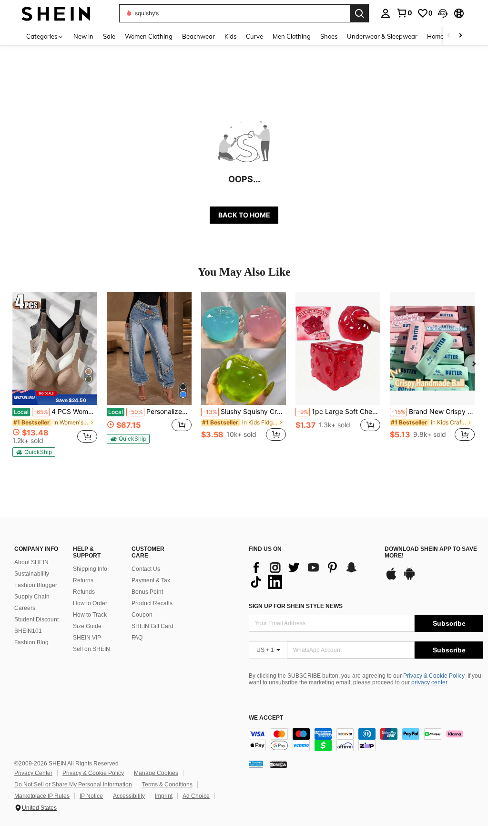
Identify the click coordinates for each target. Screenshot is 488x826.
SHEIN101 (28, 631)
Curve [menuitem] (254, 36)
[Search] (359, 13)
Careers (24, 608)
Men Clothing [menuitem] (292, 36)
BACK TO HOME (244, 215)
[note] (54, 397)
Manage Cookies (156, 773)
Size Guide (87, 626)
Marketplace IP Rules (42, 796)
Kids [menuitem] (230, 36)
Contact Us (146, 569)
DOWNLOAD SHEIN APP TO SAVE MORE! (431, 552)
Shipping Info (90, 569)
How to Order (90, 603)
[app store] (391, 578)
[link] (404, 13)
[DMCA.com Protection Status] (278, 764)
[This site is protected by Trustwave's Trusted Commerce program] (256, 764)
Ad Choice (196, 796)
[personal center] (385, 13)
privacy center (429, 682)
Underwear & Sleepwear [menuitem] (382, 36)
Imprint (164, 796)
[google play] (409, 578)
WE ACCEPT (266, 718)
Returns (83, 580)
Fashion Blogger (35, 585)
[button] (442, 13)
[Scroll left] (449, 36)
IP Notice (91, 796)
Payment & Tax (151, 580)
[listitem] (54, 374)
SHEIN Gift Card (152, 626)
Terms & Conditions (167, 784)
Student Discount (36, 619)
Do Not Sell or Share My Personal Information (73, 784)
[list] (312, 574)
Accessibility (129, 796)
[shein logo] (56, 13)
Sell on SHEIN (91, 649)
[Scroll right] (460, 36)
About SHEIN (31, 562)
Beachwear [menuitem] (198, 36)
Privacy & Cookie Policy (434, 675)
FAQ (137, 637)
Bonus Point (147, 592)
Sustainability (31, 573)
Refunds (84, 592)
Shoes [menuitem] (328, 36)
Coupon (142, 614)
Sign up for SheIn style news (296, 606)
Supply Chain (32, 596)
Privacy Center (33, 773)
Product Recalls (152, 603)
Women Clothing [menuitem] (149, 36)
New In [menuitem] (83, 36)
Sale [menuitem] (109, 36)
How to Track (90, 614)
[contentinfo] (366, 739)
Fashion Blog (31, 642)
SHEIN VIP (87, 637)
